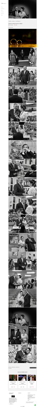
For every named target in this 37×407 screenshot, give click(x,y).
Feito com (22, 406)
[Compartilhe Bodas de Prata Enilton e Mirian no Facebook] (8, 368)
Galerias (2, 13)
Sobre (2, 10)
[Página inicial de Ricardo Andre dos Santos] (4, 3)
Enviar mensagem (30, 396)
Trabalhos (3, 8)
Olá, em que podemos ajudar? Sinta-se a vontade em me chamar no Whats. (30, 402)
